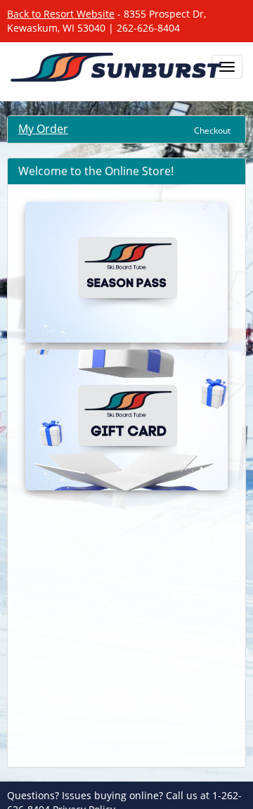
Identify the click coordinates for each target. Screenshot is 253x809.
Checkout (212, 130)
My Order (43, 128)
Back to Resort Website (61, 13)
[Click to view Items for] (126, 272)
